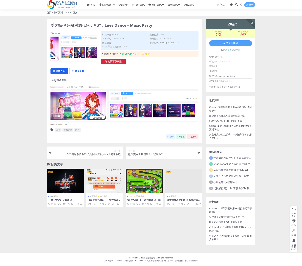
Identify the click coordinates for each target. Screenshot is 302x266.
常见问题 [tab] (79, 71)
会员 (220, 31)
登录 (251, 5)
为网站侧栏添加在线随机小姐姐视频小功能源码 (239, 170)
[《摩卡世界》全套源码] (65, 181)
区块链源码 (138, 4)
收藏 (182, 137)
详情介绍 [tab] (60, 71)
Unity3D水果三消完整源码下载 (144, 199)
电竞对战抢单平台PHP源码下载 (225, 120)
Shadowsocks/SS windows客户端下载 (235, 164)
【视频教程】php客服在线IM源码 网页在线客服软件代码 (245, 188)
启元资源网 (150, 257)
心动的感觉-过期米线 (225, 182)
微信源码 (173, 4)
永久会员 (244, 31)
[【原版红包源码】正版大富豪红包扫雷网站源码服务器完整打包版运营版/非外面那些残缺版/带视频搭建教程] (104, 181)
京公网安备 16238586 (133, 260)
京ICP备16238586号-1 (113, 260)
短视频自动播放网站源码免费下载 (227, 115)
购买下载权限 (115, 61)
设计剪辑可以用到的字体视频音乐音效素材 (237, 158)
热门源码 (157, 4)
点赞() (194, 137)
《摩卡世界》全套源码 (60, 199)
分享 (172, 137)
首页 (92, 4)
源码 (77, 129)
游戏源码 (189, 4)
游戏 (58, 129)
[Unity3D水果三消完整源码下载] (144, 181)
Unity (68, 12)
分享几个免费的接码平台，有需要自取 (234, 176)
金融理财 (123, 4)
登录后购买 (232, 43)
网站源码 (107, 4)
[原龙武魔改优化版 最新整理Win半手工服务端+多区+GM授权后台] (183, 181)
